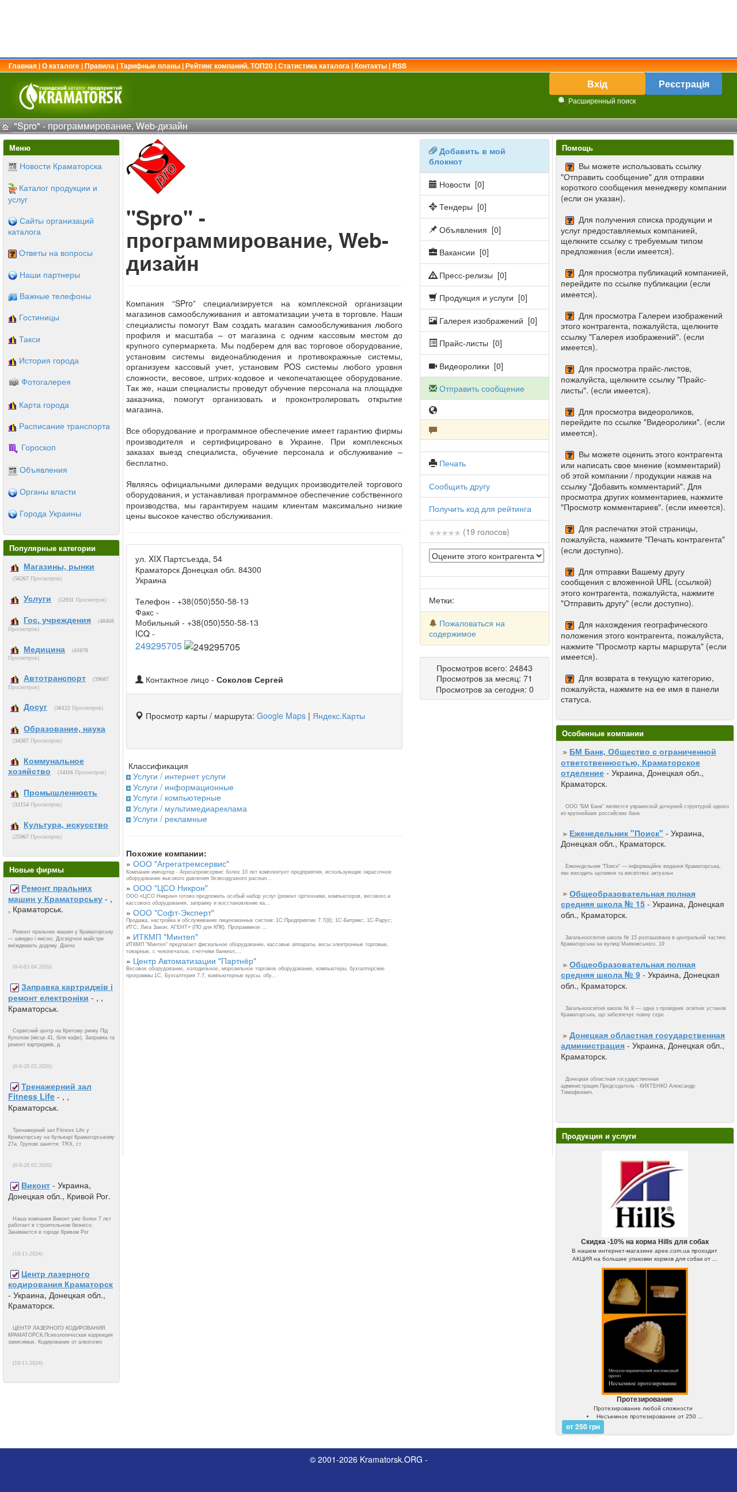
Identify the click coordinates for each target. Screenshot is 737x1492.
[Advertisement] (368, 29)
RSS (399, 65)
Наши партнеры (50, 274)
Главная (23, 65)
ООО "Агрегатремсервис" (181, 863)
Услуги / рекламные (170, 818)
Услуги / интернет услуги (179, 776)
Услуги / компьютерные (177, 797)
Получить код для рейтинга (480, 508)
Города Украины (50, 513)
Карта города (44, 404)
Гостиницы (39, 317)
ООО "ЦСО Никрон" (170, 887)
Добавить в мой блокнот (467, 156)
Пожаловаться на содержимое (467, 628)
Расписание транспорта (64, 425)
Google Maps (281, 715)
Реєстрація (684, 83)
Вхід (597, 83)
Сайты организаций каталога (51, 226)
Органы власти (48, 491)
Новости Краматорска (61, 165)
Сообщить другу (459, 486)
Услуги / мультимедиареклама (190, 808)
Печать (452, 463)
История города (49, 360)
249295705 (158, 645)
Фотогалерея (46, 381)
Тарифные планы (150, 65)
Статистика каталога (313, 65)
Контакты (371, 65)
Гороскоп (38, 447)
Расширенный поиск (602, 100)
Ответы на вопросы (56, 252)
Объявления (43, 469)
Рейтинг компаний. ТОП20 (229, 65)
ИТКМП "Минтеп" (165, 936)
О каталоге (60, 65)
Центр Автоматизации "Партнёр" (194, 960)
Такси (29, 339)
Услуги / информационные (183, 787)
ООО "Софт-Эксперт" (173, 912)
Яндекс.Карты (339, 715)
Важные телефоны (55, 295)
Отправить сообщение (482, 388)
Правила (100, 65)
